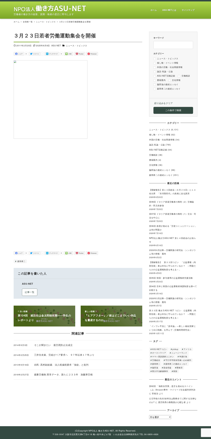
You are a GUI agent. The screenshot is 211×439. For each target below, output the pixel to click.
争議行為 (183, 356)
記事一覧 (29, 292)
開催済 (179, 367)
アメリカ (187, 349)
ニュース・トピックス (76, 45)
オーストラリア (159, 352)
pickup (175, 349)
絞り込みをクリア (163, 103)
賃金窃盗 (167, 367)
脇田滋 (155, 367)
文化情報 (153, 164)
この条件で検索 (173, 110)
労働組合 (156, 360)
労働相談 (153, 154)
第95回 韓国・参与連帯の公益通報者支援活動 (171, 277)
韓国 (175, 371)
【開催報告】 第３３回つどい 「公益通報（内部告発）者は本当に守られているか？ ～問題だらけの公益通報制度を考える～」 (172, 266)
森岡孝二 (21, 261)
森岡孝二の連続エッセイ (161, 175)
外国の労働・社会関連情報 (162, 139)
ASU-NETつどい (159, 349)
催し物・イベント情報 (159, 134)
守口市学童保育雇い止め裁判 (178, 360)
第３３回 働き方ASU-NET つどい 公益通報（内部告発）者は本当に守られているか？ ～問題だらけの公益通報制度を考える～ (172, 314)
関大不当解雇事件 (160, 371)
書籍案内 (153, 159)
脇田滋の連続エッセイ (159, 169)
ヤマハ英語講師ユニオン (163, 356)
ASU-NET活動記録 (158, 149)
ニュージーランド (179, 352)
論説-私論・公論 (157, 144)
